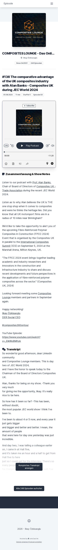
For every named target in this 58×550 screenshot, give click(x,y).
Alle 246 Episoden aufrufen (29, 488)
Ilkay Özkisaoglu (11, 313)
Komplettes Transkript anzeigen (29, 466)
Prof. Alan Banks (41, 182)
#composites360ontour (15, 325)
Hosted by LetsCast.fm (29, 539)
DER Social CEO (11, 317)
